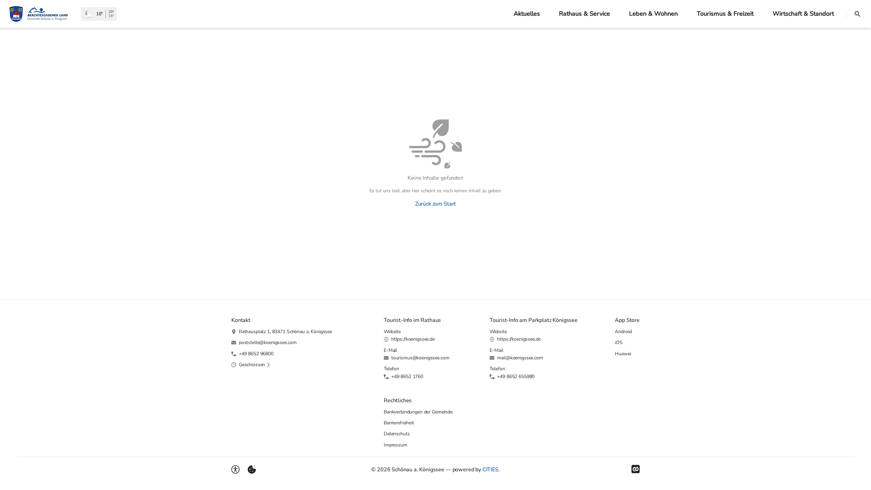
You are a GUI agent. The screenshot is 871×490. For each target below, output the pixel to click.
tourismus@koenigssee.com (420, 358)
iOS (619, 342)
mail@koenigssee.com (520, 358)
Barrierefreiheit (399, 423)
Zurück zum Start (435, 204)
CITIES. (491, 469)
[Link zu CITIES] (635, 469)
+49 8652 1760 (407, 376)
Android (623, 331)
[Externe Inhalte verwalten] (252, 470)
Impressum (395, 445)
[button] (254, 364)
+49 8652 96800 (256, 353)
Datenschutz (396, 433)
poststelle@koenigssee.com (268, 342)
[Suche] (857, 14)
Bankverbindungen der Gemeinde (418, 412)
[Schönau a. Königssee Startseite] (40, 13)
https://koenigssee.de (413, 339)
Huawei (623, 353)
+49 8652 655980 (516, 376)
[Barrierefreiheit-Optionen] (235, 470)
